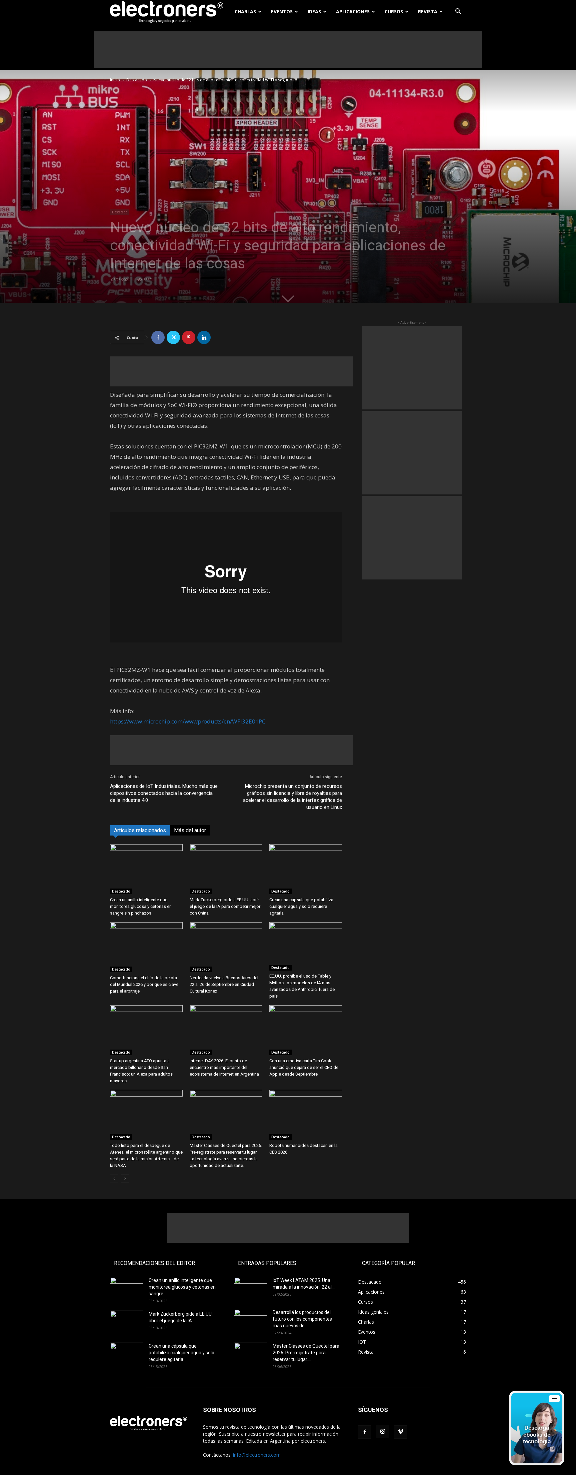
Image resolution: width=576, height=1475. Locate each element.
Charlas (245, 11)
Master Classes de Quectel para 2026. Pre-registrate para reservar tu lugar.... (306, 1352)
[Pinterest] (188, 337)
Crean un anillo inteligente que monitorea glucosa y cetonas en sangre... (182, 1287)
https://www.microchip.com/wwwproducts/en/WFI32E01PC (187, 721)
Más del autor (190, 830)
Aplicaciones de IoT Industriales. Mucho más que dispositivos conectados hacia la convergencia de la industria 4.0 (164, 793)
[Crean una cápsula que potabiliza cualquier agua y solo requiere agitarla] (305, 869)
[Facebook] (158, 337)
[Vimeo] (400, 1432)
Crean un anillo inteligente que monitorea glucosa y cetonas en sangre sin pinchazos (141, 906)
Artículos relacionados (140, 830)
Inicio (115, 80)
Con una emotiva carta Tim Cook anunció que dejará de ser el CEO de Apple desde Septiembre (303, 1067)
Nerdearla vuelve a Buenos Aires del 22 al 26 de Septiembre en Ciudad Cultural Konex (224, 984)
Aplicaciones (353, 11)
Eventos (282, 11)
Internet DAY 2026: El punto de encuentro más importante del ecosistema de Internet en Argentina (224, 1067)
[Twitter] (173, 337)
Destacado (136, 80)
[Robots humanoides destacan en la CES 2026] (305, 1115)
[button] (458, 12)
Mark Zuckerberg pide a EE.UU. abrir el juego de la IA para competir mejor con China (225, 906)
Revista (427, 11)
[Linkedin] (204, 337)
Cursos (394, 11)
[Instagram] (382, 1431)
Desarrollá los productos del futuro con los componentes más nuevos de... (302, 1319)
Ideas (314, 11)
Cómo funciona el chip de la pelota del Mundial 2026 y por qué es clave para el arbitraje (144, 984)
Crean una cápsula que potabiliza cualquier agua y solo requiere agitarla (301, 906)
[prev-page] (114, 1179)
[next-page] (125, 1179)
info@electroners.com (257, 1455)
